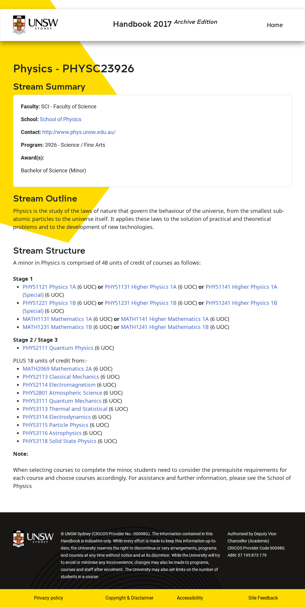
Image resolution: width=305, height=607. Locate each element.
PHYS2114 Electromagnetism (59, 384)
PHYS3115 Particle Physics (55, 424)
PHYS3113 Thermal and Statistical (65, 408)
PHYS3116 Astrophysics (52, 432)
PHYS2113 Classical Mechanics (61, 376)
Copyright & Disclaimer (121, 598)
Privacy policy (48, 598)
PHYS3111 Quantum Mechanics (62, 400)
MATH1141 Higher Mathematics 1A (165, 318)
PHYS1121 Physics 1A (49, 286)
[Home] (35, 24)
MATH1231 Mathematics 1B (57, 326)
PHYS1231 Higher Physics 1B (141, 302)
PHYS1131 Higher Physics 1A (141, 286)
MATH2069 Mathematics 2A (57, 368)
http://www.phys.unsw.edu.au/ (79, 132)
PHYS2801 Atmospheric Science (62, 392)
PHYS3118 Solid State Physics (60, 440)
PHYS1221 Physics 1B (49, 302)
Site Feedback (263, 598)
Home (275, 25)
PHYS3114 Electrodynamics (57, 416)
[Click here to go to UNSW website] (33, 538)
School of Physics (60, 119)
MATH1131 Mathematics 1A (57, 318)
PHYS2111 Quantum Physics (58, 347)
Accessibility (190, 598)
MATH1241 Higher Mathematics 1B (165, 326)
